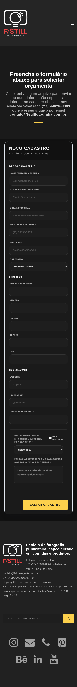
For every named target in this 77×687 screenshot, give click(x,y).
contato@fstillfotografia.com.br (38, 114)
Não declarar (57, 438)
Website (15, 377)
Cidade (14, 318)
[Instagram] (13, 643)
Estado (14, 335)
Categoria (16, 259)
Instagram (16, 395)
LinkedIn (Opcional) (22, 411)
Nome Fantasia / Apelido (24, 173)
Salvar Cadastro (45, 504)
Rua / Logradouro (21, 284)
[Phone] (45, 643)
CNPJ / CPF (16, 243)
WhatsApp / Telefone (23, 224)
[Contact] (29, 643)
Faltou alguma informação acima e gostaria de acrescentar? (38, 461)
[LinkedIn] (37, 660)
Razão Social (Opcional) (25, 190)
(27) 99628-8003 (56, 106)
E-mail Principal (20, 208)
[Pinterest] (62, 643)
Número (14, 300)
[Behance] (21, 660)
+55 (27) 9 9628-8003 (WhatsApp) (46, 564)
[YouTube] (54, 660)
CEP (12, 351)
